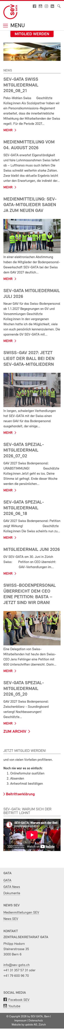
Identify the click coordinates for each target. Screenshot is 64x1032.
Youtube (14, 1006)
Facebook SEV (18, 1000)
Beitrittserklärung (20, 794)
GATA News (11, 887)
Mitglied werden (32, 34)
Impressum (20, 1020)
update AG (31, 1024)
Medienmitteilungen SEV (21, 912)
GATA (7, 880)
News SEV (10, 919)
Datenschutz (36, 1020)
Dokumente (11, 893)
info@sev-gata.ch (16, 965)
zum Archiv (14, 732)
